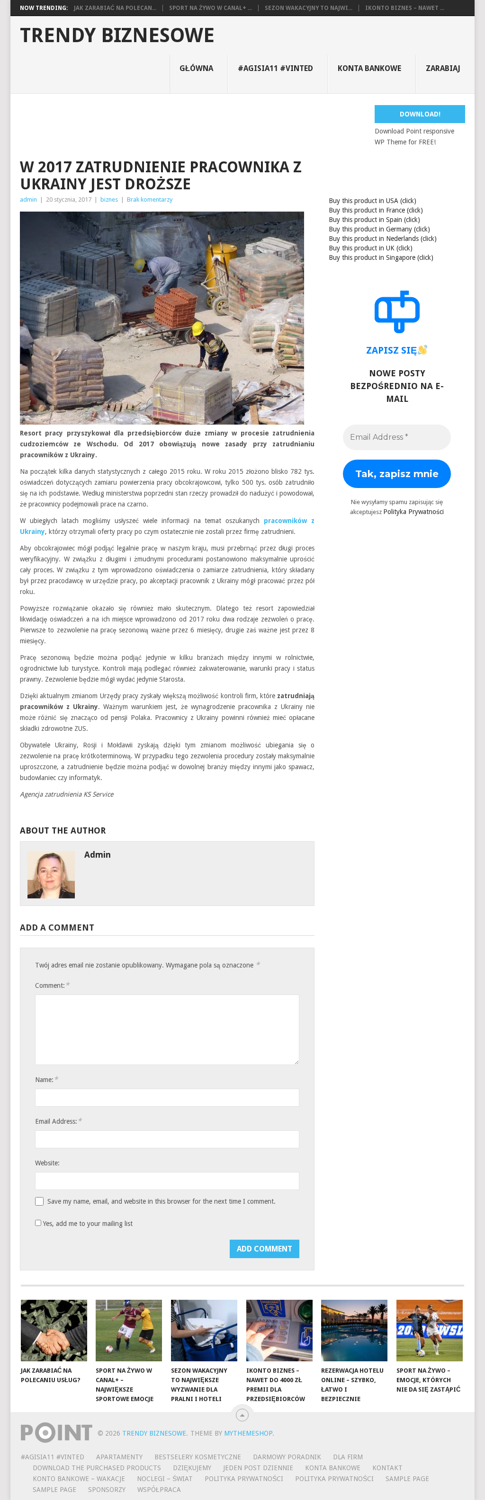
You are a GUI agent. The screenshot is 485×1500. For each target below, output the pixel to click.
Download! (420, 114)
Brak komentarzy (149, 199)
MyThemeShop (248, 1433)
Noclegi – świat (165, 1478)
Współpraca (159, 1489)
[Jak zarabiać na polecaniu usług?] (54, 1330)
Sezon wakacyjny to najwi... (308, 8)
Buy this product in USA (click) (372, 200)
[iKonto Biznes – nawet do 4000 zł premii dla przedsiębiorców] (279, 1330)
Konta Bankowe (332, 1468)
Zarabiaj (443, 68)
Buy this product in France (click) (376, 210)
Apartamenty (119, 1457)
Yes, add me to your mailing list (87, 1223)
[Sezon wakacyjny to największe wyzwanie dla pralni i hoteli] (204, 1330)
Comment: (52, 985)
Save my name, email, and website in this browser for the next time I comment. (161, 1201)
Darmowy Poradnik (287, 1457)
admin (28, 199)
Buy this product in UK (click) (371, 248)
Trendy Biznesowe (117, 35)
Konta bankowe (369, 68)
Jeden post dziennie (258, 1468)
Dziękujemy (192, 1468)
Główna (196, 68)
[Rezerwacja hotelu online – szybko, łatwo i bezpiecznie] (354, 1330)
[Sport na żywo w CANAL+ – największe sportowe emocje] (129, 1330)
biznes (109, 199)
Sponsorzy (107, 1489)
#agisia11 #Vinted (275, 68)
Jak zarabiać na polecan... (115, 8)
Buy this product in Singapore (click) (381, 257)
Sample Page (407, 1478)
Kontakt (387, 1468)
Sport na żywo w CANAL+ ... (210, 8)
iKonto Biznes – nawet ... (404, 8)
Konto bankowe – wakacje (79, 1478)
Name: (46, 1079)
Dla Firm (348, 1457)
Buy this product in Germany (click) (379, 229)
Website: (47, 1163)
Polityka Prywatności (413, 511)
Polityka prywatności (334, 1478)
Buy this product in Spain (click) (374, 219)
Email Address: (58, 1121)
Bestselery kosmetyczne (197, 1457)
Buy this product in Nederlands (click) (383, 238)
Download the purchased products (97, 1468)
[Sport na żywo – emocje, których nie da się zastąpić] (429, 1330)
